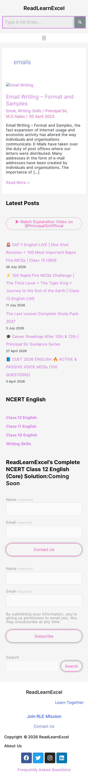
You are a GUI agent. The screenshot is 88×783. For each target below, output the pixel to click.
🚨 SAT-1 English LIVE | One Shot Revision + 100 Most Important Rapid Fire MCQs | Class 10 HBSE (41, 252)
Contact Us (44, 549)
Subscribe (44, 636)
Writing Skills (29, 111)
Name (19, 500)
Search (12, 657)
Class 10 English (21, 435)
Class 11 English (21, 426)
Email (11, 111)
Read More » (17, 182)
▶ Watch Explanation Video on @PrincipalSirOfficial (44, 223)
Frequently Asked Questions (44, 769)
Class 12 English (21, 417)
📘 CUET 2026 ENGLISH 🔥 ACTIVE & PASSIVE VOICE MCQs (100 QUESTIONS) (41, 367)
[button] (44, 38)
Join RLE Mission (44, 716)
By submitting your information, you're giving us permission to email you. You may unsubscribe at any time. (41, 618)
